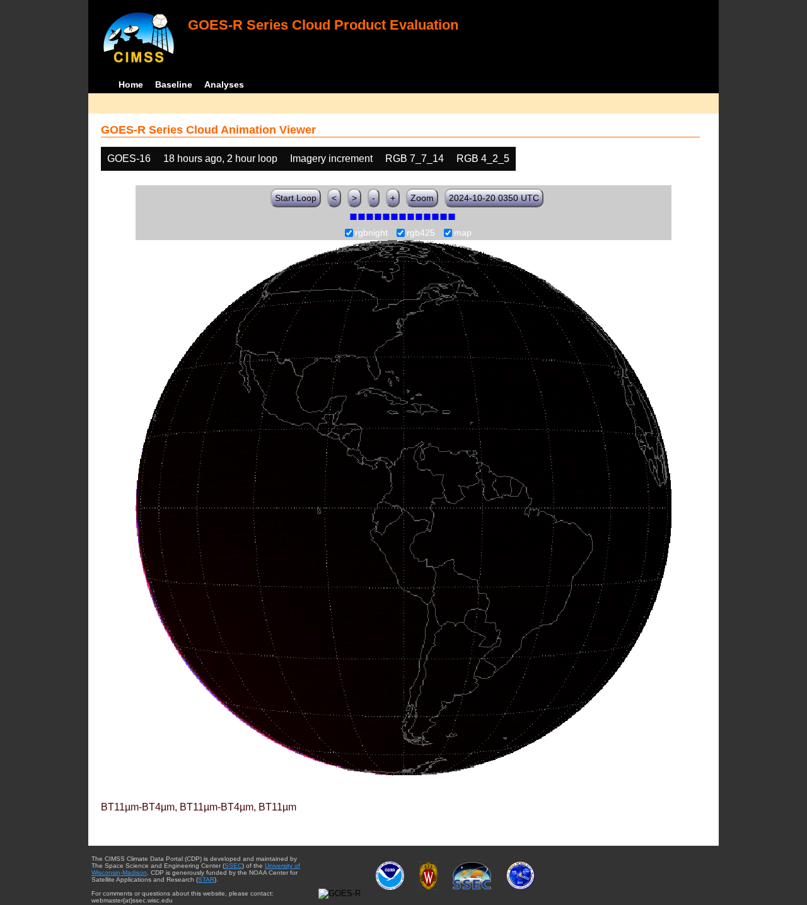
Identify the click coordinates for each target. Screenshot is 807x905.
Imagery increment (331, 158)
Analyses (224, 84)
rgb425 (421, 233)
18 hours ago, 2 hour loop (220, 158)
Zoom (422, 198)
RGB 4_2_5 (482, 158)
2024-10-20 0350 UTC (494, 198)
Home (131, 84)
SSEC (233, 865)
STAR (206, 879)
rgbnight (371, 233)
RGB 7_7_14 (414, 158)
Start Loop (295, 198)
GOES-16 (129, 158)
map (463, 233)
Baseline (173, 84)
